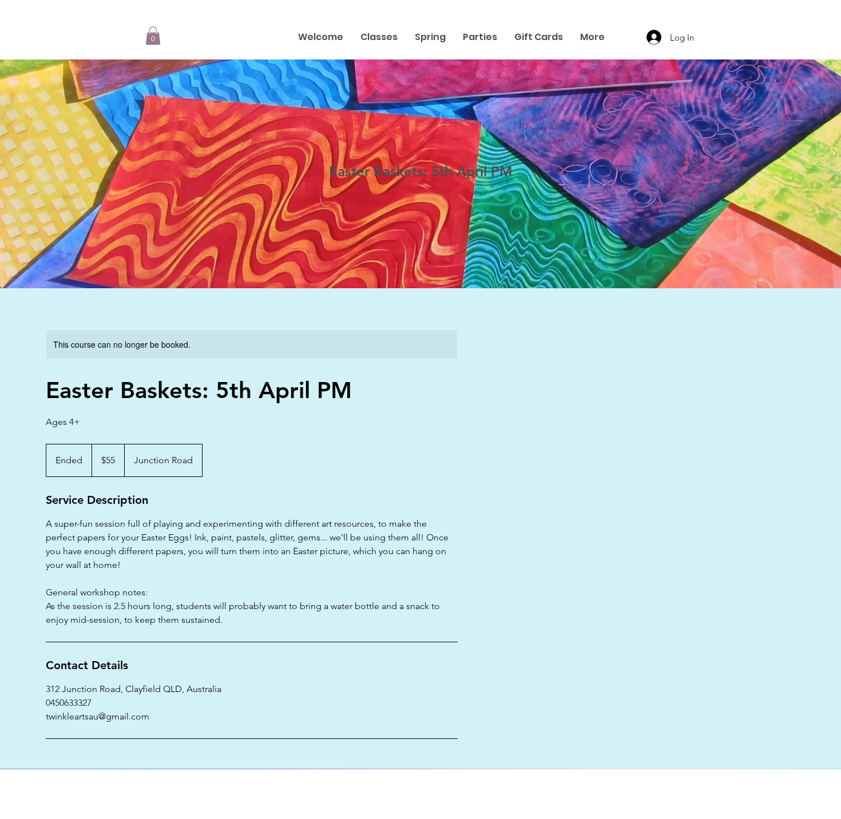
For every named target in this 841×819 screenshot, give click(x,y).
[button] (153, 35)
